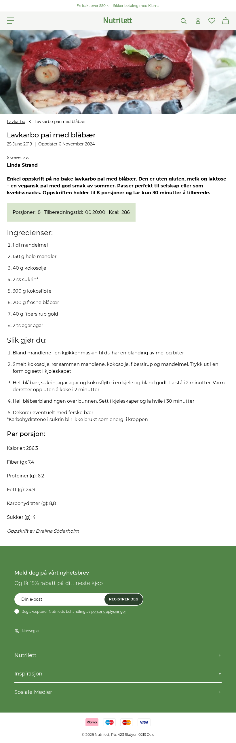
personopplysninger (108, 611)
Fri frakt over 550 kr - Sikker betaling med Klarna (118, 5)
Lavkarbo (16, 121)
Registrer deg (123, 599)
